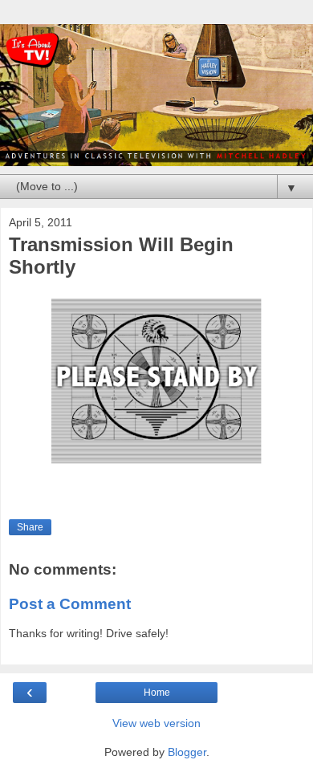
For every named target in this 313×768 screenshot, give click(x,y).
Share (30, 527)
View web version (156, 723)
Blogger (187, 752)
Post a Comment (70, 603)
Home (157, 692)
